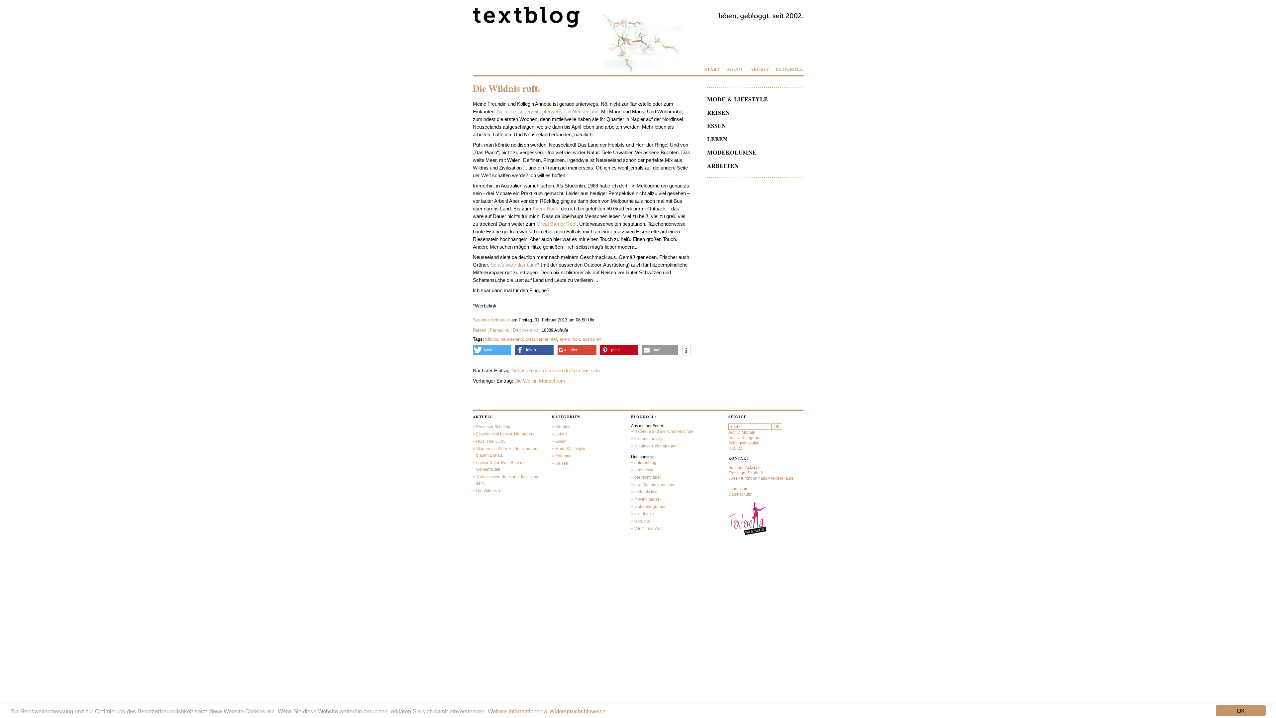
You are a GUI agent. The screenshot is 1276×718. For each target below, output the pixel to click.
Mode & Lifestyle (737, 99)
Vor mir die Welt (648, 528)
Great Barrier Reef (557, 224)
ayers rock (570, 339)
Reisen (479, 330)
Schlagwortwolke (743, 443)
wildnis (491, 339)
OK (1241, 710)
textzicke (642, 521)
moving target (646, 499)
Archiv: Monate (741, 432)
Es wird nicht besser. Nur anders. (505, 434)
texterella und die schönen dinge (663, 431)
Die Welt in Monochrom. (540, 381)
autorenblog (645, 462)
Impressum (738, 489)
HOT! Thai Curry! (491, 441)
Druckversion (525, 330)
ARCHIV (759, 69)
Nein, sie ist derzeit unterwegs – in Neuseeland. (548, 111)
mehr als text (645, 492)
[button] (492, 350)
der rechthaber (647, 477)
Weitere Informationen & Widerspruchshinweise (546, 711)
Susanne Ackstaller (491, 319)
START (712, 69)
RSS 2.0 (735, 448)
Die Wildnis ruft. (490, 490)
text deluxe (644, 514)
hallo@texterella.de (776, 478)
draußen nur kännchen (655, 484)
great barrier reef (541, 339)
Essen (716, 126)
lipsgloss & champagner (656, 446)
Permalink (499, 330)
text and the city (648, 438)
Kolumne (563, 456)
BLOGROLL (789, 69)
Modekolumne (732, 152)
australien (592, 339)
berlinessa (643, 470)
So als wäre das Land (513, 265)
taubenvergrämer (650, 506)
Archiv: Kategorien (745, 437)
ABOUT (735, 69)
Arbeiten (723, 166)
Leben (717, 139)
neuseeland (512, 339)
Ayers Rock (545, 208)
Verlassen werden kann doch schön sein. (556, 370)
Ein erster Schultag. (493, 426)
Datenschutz (739, 494)
